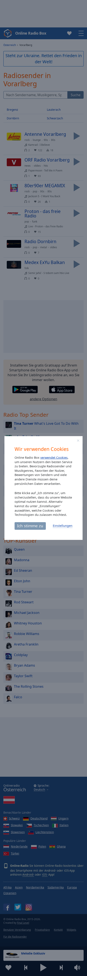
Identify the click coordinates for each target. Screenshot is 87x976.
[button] (78, 440)
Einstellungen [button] (62, 526)
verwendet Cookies (54, 458)
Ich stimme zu (30, 525)
